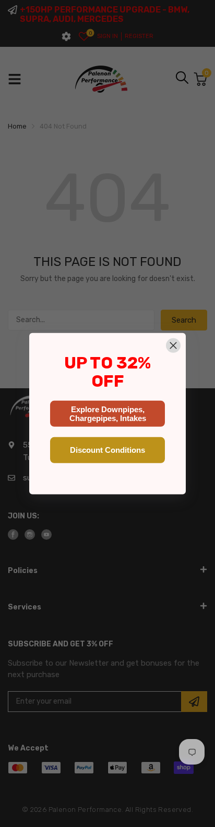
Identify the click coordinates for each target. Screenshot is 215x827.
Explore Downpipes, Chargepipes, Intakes (107, 414)
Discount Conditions (107, 450)
